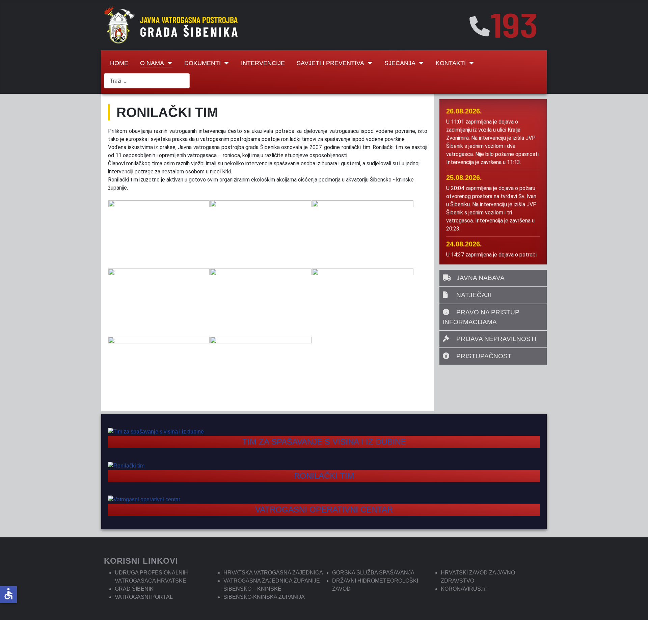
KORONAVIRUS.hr (464, 589)
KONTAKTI (451, 63)
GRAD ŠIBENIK (134, 589)
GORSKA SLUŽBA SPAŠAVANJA (373, 572)
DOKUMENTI (202, 63)
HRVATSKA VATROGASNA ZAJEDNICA (273, 572)
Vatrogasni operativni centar (324, 509)
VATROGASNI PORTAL (144, 597)
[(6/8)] (362, 302)
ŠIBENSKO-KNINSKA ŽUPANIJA (264, 597)
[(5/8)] (261, 302)
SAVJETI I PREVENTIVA (330, 63)
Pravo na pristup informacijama (481, 317)
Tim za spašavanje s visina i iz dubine (324, 441)
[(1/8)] (159, 234)
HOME (119, 63)
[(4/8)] (159, 302)
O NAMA (152, 63)
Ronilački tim (324, 475)
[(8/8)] (261, 370)
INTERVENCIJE (263, 63)
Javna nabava (480, 277)
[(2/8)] (261, 234)
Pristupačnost (483, 356)
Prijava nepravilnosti (495, 338)
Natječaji (473, 295)
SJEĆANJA (399, 63)
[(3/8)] (362, 234)
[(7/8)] (159, 370)
